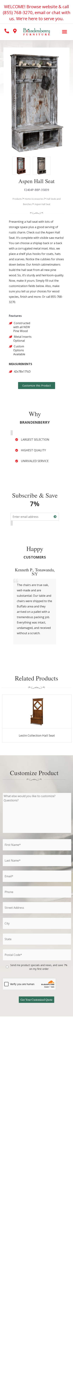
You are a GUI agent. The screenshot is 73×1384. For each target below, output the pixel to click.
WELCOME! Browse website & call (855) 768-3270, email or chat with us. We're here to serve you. (36, 12)
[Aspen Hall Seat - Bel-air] (38, 162)
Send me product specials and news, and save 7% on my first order (38, 967)
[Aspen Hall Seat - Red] (18, 162)
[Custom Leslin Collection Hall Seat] (37, 712)
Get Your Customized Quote (36, 999)
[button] (65, 32)
